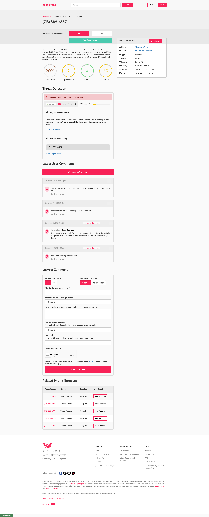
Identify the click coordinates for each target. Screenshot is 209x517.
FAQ (146, 458)
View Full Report (155, 41)
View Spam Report (90, 40)
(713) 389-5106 (50, 404)
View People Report (53, 154)
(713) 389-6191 (49, 411)
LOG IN (162, 5)
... (109, 181)
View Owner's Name (142, 47)
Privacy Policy (101, 458)
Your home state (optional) (55, 322)
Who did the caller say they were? (57, 288)
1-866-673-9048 (53, 451)
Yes (78, 33)
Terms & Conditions (51, 489)
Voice (85, 283)
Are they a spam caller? (53, 278)
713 (63, 17)
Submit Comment (77, 369)
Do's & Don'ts (150, 462)
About (98, 450)
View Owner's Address (143, 51)
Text (98, 283)
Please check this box (53, 348)
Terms (90, 361)
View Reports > (100, 396)
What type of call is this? (89, 278)
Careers (98, 462)
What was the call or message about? (59, 298)
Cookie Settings (6, 515)
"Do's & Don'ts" (159, 486)
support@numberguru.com (56, 455)
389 (68, 17)
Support (148, 450)
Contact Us (149, 454)
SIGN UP (152, 5)
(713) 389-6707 (50, 418)
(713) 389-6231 (49, 426)
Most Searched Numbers (130, 454)
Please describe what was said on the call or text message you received (71, 307)
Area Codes (124, 450)
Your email (49, 335)
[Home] (49, 4)
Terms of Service (102, 454)
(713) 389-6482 (50, 396)
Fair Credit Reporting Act (76, 484)
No (102, 33)
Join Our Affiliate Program (105, 465)
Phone (56, 17)
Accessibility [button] (46, 504)
